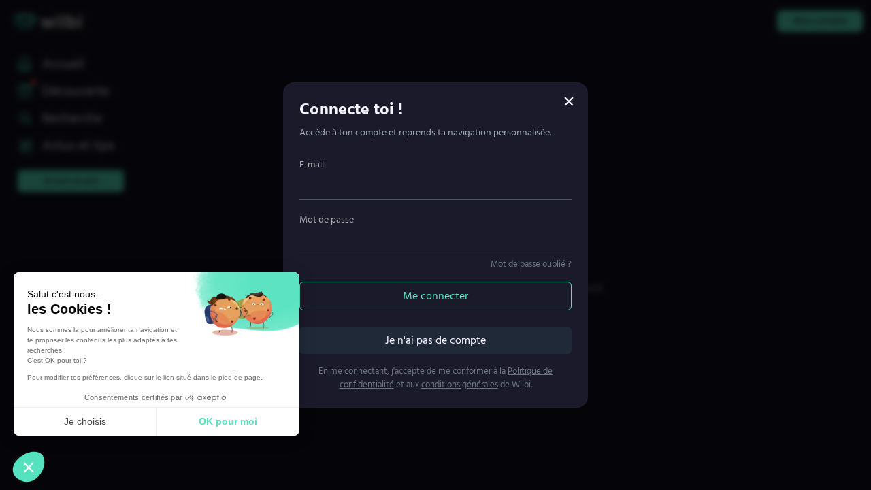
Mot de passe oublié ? (531, 264)
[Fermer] (569, 101)
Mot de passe (326, 219)
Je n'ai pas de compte (435, 340)
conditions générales (459, 384)
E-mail (311, 164)
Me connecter (435, 296)
